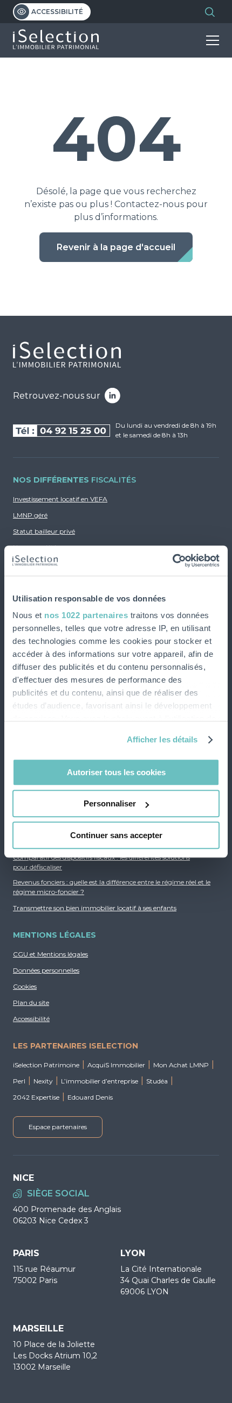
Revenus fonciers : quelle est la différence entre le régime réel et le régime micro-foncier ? (111, 887)
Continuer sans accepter (116, 835)
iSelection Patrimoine (46, 1065)
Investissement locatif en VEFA (60, 499)
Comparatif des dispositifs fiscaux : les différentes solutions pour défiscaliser (101, 862)
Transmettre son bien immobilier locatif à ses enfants (94, 908)
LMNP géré (30, 515)
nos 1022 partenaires (86, 615)
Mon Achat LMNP (181, 1065)
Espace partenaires (58, 1127)
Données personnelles (46, 970)
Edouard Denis (90, 1097)
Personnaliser (110, 803)
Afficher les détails (162, 739)
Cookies (25, 986)
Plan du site (31, 1002)
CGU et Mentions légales (50, 954)
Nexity (43, 1081)
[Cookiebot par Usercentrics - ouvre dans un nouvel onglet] (172, 561)
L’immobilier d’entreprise (99, 1081)
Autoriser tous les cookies (116, 772)
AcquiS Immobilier (116, 1065)
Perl (19, 1081)
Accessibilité (57, 12)
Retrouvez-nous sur (56, 396)
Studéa (157, 1081)
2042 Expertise (36, 1097)
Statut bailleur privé (44, 531)
